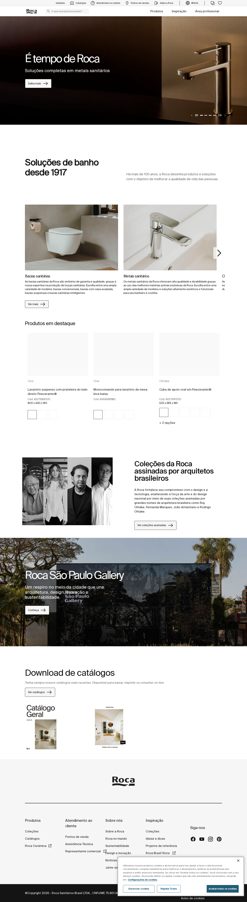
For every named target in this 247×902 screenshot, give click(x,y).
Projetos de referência (161, 845)
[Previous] (192, 115)
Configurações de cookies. (142, 879)
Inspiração (179, 11)
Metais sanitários (136, 276)
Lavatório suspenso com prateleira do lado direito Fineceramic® (58, 391)
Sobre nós (114, 820)
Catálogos (32, 838)
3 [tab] (210, 115)
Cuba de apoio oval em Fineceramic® (185, 389)
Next (219, 253)
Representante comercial (83, 851)
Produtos (156, 11)
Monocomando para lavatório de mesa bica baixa (120, 391)
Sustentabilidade (117, 845)
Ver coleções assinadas (151, 525)
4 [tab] (214, 115)
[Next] (225, 115)
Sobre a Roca (114, 831)
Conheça (33, 610)
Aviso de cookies (193, 898)
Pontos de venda (77, 836)
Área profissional (207, 11)
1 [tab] (201, 115)
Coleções (32, 831)
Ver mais (33, 304)
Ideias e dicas (155, 838)
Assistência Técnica (79, 844)
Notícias (111, 860)
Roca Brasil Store (158, 853)
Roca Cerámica (35, 845)
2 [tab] (205, 115)
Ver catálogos (36, 692)
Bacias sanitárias (37, 276)
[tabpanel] (123, 70)
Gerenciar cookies (138, 888)
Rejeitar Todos (169, 888)
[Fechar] (238, 861)
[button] (48, 11)
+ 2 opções (167, 422)
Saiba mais (34, 83)
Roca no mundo (116, 838)
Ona (30, 381)
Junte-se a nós (115, 867)
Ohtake (164, 381)
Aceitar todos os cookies (223, 888)
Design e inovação (118, 853)
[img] (71, 237)
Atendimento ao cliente (78, 823)
